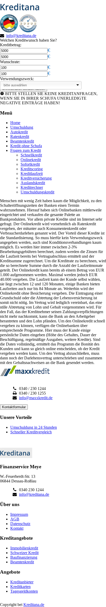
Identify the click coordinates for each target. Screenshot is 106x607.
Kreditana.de (33, 604)
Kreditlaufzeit (32, 173)
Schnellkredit (31, 155)
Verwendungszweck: (17, 79)
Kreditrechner (32, 187)
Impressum (19, 514)
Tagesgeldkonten (24, 591)
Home (15, 122)
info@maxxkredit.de (35, 398)
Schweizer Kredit (24, 552)
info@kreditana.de (21, 35)
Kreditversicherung (36, 178)
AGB (14, 519)
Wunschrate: (10, 62)
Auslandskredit (33, 183)
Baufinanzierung (23, 557)
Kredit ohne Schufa (26, 146)
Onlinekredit (31, 159)
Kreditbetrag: (10, 45)
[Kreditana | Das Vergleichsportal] (21, 12)
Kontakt (16, 528)
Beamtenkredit (22, 141)
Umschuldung (21, 127)
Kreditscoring (32, 169)
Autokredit (19, 132)
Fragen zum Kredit (25, 150)
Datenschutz (20, 523)
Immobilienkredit (24, 548)
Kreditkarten (20, 586)
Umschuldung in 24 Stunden (33, 427)
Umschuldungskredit (37, 192)
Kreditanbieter (21, 582)
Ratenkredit (19, 136)
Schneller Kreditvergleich (31, 432)
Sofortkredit (30, 164)
